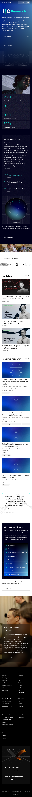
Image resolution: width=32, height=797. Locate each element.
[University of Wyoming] (16, 264)
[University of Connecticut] (5, 264)
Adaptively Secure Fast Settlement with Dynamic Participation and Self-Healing (15, 381)
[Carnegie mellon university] (27, 264)
